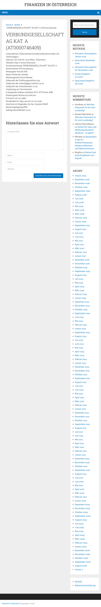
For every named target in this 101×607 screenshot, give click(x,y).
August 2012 (80, 382)
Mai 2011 (79, 439)
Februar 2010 (81, 497)
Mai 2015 (79, 283)
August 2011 (80, 428)
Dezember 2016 (82, 260)
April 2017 (79, 244)
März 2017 (79, 248)
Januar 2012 (80, 409)
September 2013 (82, 332)
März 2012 (79, 401)
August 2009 (81, 520)
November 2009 (82, 508)
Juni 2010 (79, 481)
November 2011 (82, 416)
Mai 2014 (79, 321)
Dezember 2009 (82, 504)
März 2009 (80, 539)
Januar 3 (79, 569)
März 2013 (79, 355)
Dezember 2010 (82, 459)
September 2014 (82, 313)
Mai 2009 (79, 531)
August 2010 (81, 474)
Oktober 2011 (81, 420)
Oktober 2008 (81, 558)
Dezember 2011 (82, 413)
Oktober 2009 (81, 512)
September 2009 (82, 516)
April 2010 (79, 489)
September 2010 (82, 470)
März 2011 (79, 447)
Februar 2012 (81, 405)
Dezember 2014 (82, 302)
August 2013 (80, 336)
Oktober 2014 (81, 309)
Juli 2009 (79, 524)
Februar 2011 (81, 451)
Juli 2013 (79, 340)
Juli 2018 (79, 198)
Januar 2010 (80, 501)
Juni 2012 (79, 390)
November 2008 (82, 554)
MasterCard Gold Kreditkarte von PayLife (85, 155)
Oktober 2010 (81, 466)
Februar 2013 (81, 359)
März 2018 (79, 214)
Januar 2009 (80, 546)
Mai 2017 (79, 241)
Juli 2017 (79, 233)
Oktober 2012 (81, 374)
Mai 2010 (79, 485)
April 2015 (79, 286)
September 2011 (82, 424)
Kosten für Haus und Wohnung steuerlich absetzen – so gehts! (85, 130)
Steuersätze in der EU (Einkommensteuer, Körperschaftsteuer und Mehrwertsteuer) (85, 143)
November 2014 (82, 306)
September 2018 (82, 191)
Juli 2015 (79, 279)
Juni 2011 (79, 436)
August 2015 (80, 275)
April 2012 (79, 397)
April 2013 (79, 351)
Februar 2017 (81, 252)
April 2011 (79, 443)
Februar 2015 (81, 294)
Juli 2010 (79, 478)
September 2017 (82, 225)
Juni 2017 (79, 237)
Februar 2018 (81, 218)
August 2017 (80, 229)
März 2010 (79, 493)
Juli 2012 (79, 386)
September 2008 (83, 562)
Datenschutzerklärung (85, 585)
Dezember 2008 (82, 550)
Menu (5, 12)
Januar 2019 (80, 176)
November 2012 (82, 371)
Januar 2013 (80, 363)
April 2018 (79, 210)
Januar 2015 (80, 298)
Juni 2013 (79, 344)
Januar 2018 (80, 221)
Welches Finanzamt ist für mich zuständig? (85, 107)
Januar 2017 (80, 256)
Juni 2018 (79, 202)
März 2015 (79, 290)
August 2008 (81, 566)
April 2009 (79, 535)
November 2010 (82, 462)
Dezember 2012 (82, 367)
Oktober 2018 (81, 187)
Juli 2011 (79, 432)
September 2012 (82, 378)
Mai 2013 (79, 348)
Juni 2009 (79, 527)
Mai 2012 (79, 393)
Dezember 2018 (82, 179)
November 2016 (82, 263)
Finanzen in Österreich (51, 4)
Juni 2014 (79, 317)
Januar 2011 (80, 455)
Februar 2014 (81, 325)
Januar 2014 (80, 328)
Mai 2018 (79, 206)
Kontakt (78, 581)
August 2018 (81, 195)
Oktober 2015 (81, 267)
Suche (84, 32)
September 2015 (82, 271)
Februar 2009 (81, 543)
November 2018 (82, 183)
